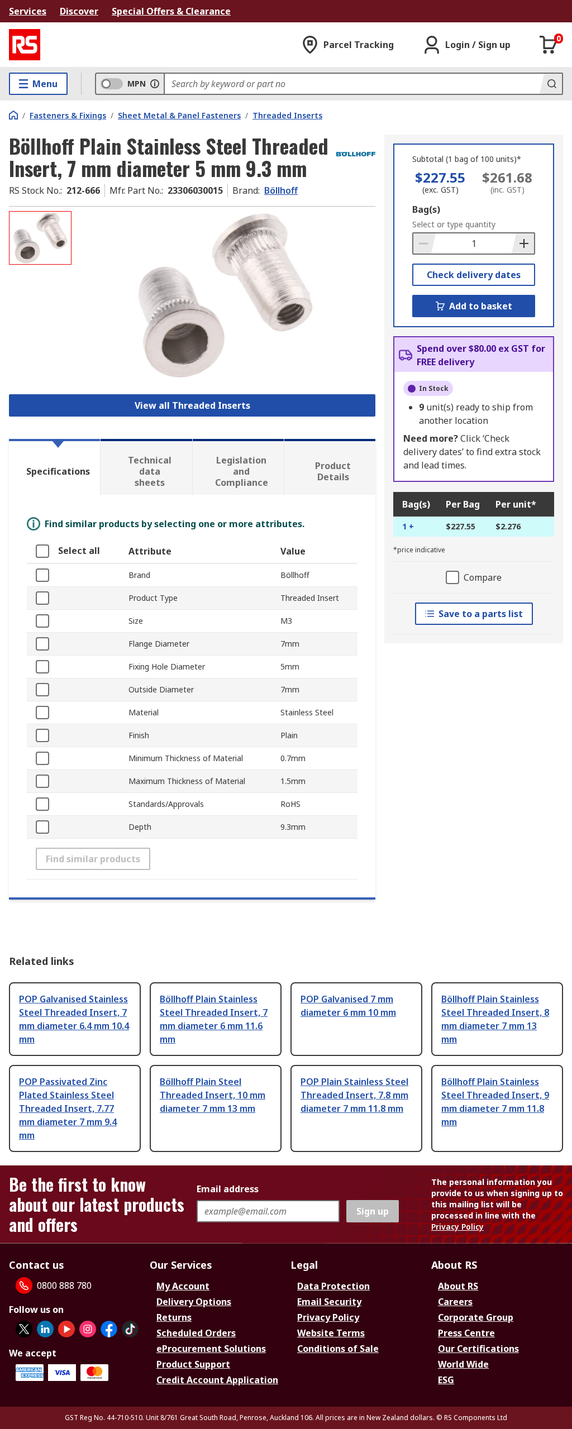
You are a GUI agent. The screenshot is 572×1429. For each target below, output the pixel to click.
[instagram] (87, 1329)
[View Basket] (548, 44)
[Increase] (523, 243)
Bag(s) (426, 209)
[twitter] (24, 1329)
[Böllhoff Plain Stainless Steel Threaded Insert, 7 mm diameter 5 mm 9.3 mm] (224, 295)
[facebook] (109, 1329)
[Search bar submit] (551, 84)
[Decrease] (424, 243)
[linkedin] (45, 1329)
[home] (13, 115)
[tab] (54, 467)
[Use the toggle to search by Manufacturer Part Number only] (154, 83)
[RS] (24, 44)
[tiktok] (130, 1329)
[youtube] (66, 1329)
